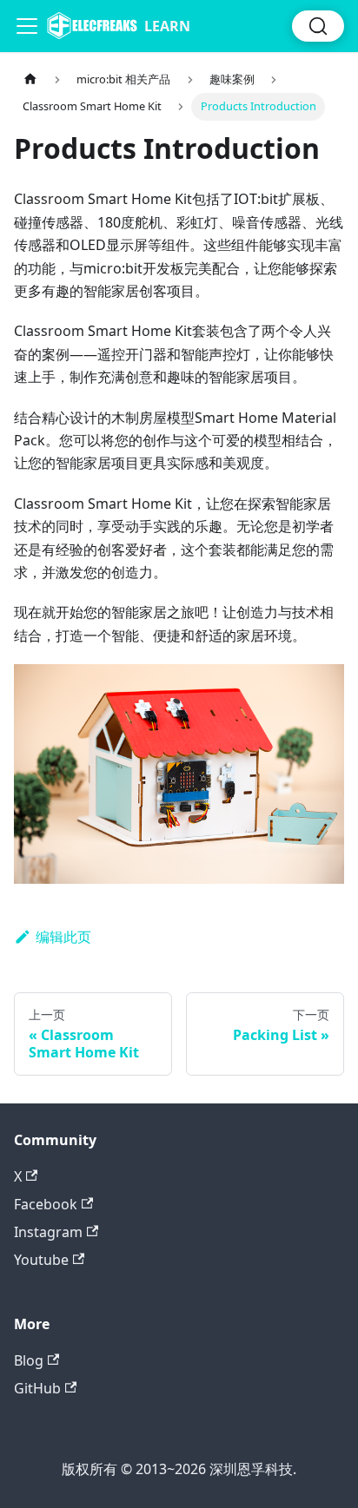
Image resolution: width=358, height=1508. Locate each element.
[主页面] (30, 79)
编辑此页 (63, 936)
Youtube (41, 1259)
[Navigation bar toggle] (27, 26)
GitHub (37, 1388)
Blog (28, 1360)
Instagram (48, 1231)
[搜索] (318, 26)
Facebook (45, 1204)
